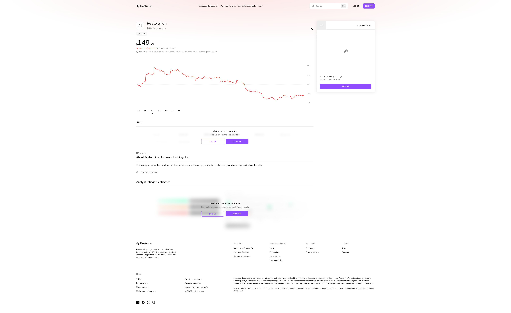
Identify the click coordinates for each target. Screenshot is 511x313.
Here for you (275, 256)
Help (272, 248)
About (344, 248)
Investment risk (276, 260)
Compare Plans (312, 252)
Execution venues (193, 283)
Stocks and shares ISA (208, 6)
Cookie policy (142, 287)
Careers (345, 252)
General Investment (242, 256)
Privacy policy (142, 283)
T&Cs (138, 279)
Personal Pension (228, 6)
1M (152, 110)
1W (145, 110)
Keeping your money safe (196, 287)
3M (159, 110)
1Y (173, 110)
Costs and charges (149, 172)
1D (139, 110)
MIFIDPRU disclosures (194, 291)
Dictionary (310, 248)
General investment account (250, 6)
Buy (321, 25)
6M (166, 110)
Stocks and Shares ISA (243, 248)
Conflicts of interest (193, 279)
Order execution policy (146, 291)
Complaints (274, 252)
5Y (179, 110)
